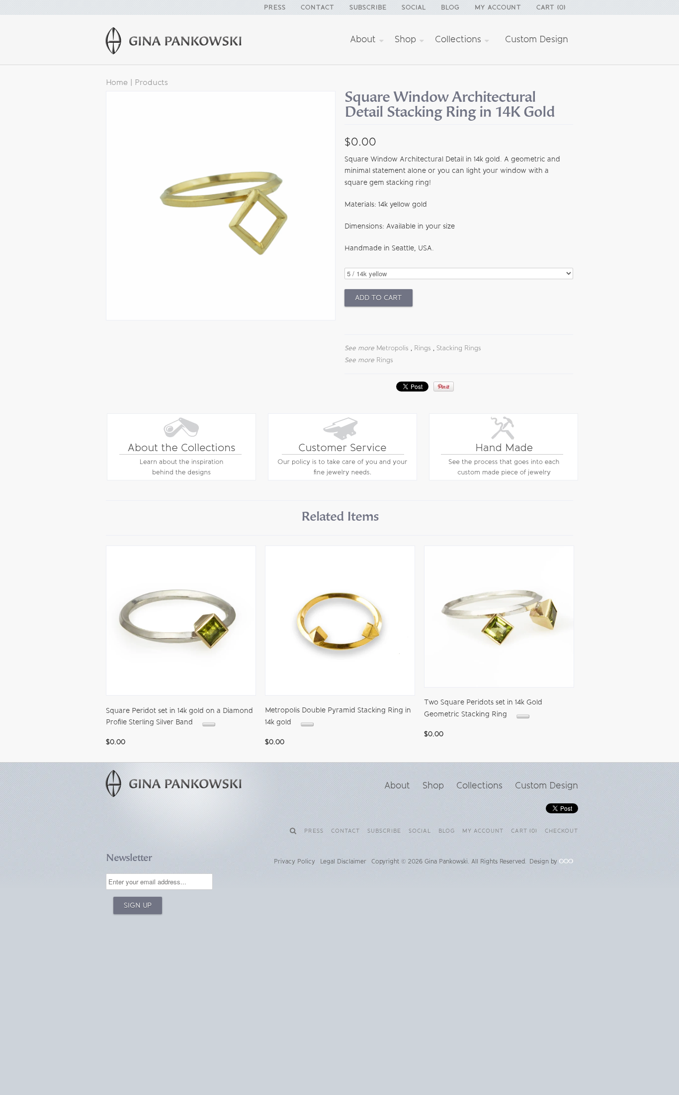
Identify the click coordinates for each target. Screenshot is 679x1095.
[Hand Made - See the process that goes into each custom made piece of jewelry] (503, 478)
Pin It (443, 386)
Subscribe (368, 7)
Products (151, 82)
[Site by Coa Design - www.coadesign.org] (566, 861)
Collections (459, 39)
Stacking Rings (458, 348)
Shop (407, 39)
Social (414, 7)
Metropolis (392, 348)
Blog (450, 7)
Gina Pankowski (446, 861)
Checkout (561, 831)
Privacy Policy (294, 861)
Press (275, 7)
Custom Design (536, 39)
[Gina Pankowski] (185, 42)
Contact (318, 7)
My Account (498, 7)
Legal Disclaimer (343, 861)
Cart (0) (551, 7)
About (364, 39)
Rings (422, 348)
